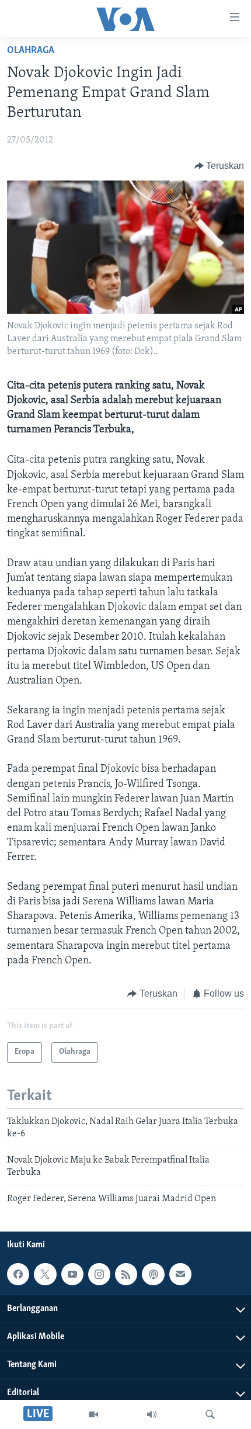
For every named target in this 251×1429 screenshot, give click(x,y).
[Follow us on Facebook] (18, 1274)
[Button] (219, 166)
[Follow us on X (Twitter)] (45, 1274)
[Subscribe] (180, 1274)
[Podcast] (153, 1274)
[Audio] (151, 1414)
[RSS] (126, 1274)
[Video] (93, 1414)
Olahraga (30, 51)
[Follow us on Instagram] (99, 1274)
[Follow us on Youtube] (72, 1274)
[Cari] (210, 1414)
